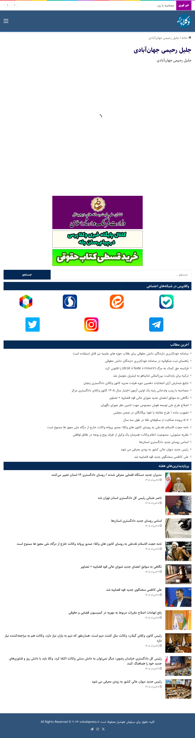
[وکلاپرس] (184, 21)
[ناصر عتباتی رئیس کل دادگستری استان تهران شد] (178, 505)
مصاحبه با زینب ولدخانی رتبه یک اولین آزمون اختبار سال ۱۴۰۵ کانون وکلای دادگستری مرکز (119, 5)
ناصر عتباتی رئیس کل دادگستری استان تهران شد (130, 498)
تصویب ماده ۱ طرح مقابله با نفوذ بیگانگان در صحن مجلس (151, 412)
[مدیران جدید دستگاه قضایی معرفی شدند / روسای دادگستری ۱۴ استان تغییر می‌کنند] (178, 482)
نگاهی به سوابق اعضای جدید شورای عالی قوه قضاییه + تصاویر (149, 397)
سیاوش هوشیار (126, 721)
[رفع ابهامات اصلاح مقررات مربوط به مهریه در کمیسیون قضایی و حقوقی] (178, 620)
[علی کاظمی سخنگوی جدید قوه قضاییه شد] (178, 597)
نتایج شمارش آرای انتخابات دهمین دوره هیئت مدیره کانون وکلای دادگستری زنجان (136, 383)
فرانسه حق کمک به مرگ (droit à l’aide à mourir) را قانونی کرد (147, 368)
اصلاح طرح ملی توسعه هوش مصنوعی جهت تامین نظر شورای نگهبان (145, 405)
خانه (185, 37)
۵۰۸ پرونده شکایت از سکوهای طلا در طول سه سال (156, 420)
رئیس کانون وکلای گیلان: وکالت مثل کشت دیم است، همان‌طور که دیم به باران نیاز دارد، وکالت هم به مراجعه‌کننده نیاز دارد (83, 638)
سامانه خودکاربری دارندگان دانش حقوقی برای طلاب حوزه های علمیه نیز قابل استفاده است (131, 353)
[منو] (6, 23)
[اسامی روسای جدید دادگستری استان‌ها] (178, 528)
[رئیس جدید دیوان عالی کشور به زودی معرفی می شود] (178, 689)
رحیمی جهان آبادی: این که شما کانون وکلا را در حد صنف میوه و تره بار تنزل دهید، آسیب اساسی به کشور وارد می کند (161, 115)
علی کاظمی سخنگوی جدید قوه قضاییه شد (161, 456)
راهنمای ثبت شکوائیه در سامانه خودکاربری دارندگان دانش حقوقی (147, 361)
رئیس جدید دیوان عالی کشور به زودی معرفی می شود (155, 449)
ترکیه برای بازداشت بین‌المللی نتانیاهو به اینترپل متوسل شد (151, 375)
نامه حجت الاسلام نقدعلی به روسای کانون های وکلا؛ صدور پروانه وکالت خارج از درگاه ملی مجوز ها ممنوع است (118, 427)
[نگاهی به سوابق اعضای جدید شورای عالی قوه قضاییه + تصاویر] (178, 574)
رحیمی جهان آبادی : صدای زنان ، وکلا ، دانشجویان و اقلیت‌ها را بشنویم (94, 158)
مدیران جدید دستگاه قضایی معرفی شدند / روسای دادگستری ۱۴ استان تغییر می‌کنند (106, 474)
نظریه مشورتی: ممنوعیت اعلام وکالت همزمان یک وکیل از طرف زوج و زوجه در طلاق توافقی (131, 434)
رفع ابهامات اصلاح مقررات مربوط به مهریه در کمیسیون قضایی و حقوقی (115, 612)
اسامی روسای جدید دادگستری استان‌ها (164, 442)
